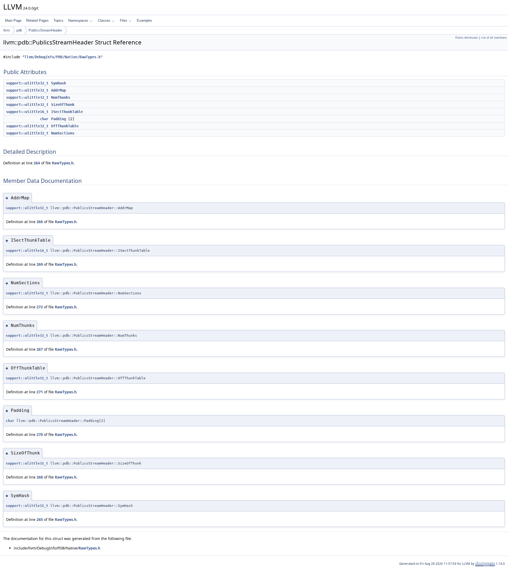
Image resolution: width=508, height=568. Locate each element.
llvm (6, 30)
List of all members (494, 37)
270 (40, 434)
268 (40, 477)
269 (40, 264)
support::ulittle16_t (27, 112)
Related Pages (37, 20)
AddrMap (58, 90)
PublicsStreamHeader (45, 30)
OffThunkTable (65, 126)
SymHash (58, 83)
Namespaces (78, 20)
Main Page (13, 20)
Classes (104, 20)
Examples (144, 20)
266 (40, 221)
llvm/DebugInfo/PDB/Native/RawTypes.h (62, 57)
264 (37, 162)
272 (40, 306)
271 (40, 391)
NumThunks (60, 97)
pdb (19, 30)
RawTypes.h (63, 162)
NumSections (62, 133)
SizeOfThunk (62, 104)
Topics (58, 20)
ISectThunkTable (67, 112)
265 (40, 519)
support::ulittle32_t (27, 83)
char (44, 119)
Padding (58, 119)
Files (123, 20)
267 (40, 349)
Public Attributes (466, 37)
